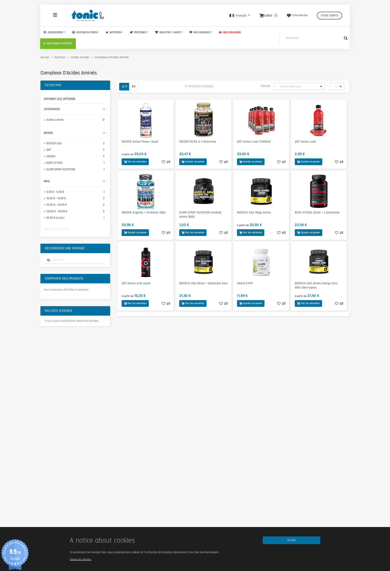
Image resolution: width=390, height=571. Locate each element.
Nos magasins (232, 32)
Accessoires (55, 32)
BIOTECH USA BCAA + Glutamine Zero (203, 283)
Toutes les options (80, 559)
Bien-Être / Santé (170, 32)
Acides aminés (80, 57)
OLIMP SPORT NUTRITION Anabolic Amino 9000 (200, 214)
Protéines (139, 32)
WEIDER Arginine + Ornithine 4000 (143, 212)
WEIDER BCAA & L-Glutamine (197, 142)
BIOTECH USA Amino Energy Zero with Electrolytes (316, 285)
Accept (291, 540)
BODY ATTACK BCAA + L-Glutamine (317, 212)
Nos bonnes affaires (59, 43)
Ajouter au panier (194, 161)
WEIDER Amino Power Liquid (140, 142)
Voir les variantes (137, 161)
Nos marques (201, 32)
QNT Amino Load (305, 142)
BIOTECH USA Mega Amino (254, 212)
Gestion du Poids (86, 32)
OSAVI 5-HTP (245, 283)
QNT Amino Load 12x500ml (254, 142)
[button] (240, 16)
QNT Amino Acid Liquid (136, 283)
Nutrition (115, 32)
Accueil (44, 57)
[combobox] (75, 260)
